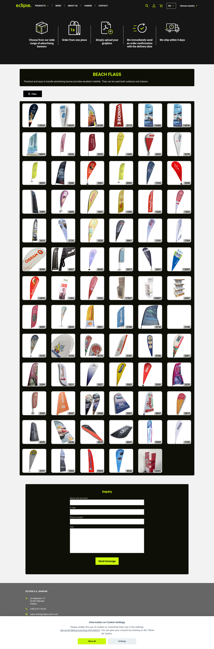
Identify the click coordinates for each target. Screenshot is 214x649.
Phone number (76, 517)
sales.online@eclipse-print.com (44, 614)
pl (171, 6)
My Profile (153, 5)
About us (73, 6)
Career (88, 6)
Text (72, 527)
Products (40, 6)
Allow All (92, 641)
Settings (122, 641)
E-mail (72, 508)
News (58, 6)
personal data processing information (80, 630)
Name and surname (79, 498)
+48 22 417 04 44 (38, 609)
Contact (103, 6)
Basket (161, 5)
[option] (107, 32)
